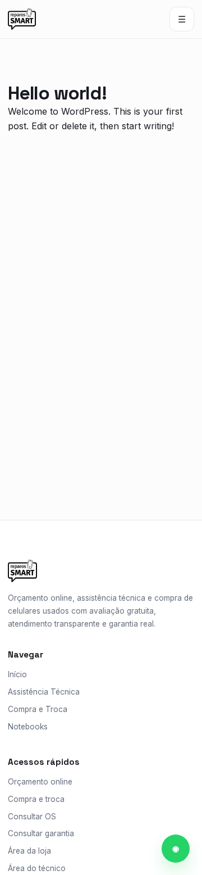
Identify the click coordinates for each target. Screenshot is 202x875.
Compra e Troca (37, 709)
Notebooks (28, 726)
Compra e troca (36, 799)
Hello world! (57, 93)
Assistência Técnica (44, 691)
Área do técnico (37, 868)
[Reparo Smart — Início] (22, 19)
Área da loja (29, 850)
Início (17, 674)
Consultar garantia (41, 833)
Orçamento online (40, 781)
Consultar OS (32, 816)
